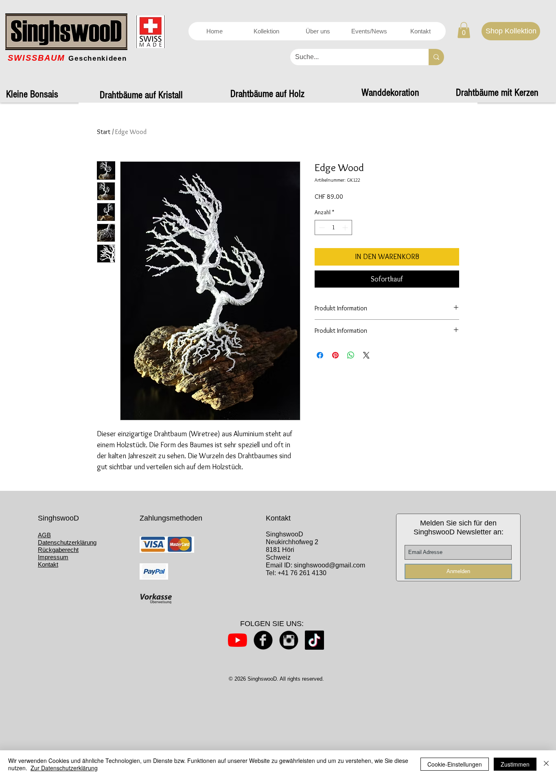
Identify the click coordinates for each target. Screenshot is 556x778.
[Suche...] (436, 57)
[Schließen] (546, 764)
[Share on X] (366, 355)
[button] (464, 30)
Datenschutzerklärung (67, 542)
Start (103, 132)
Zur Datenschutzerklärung (64, 768)
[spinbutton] (333, 227)
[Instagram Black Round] (288, 640)
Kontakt (48, 564)
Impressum (53, 557)
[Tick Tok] (314, 640)
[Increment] (346, 227)
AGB (44, 535)
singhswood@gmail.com (329, 565)
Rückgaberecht (58, 549)
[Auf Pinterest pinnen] (335, 355)
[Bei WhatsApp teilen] (351, 355)
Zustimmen (515, 764)
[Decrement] (321, 227)
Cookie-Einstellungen (454, 764)
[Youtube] (237, 640)
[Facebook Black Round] (263, 640)
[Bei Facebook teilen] (320, 355)
